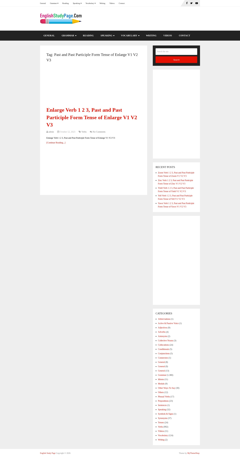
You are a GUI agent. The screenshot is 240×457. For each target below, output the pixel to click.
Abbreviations (164, 319)
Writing (102, 3)
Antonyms (162, 336)
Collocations (163, 345)
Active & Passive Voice (168, 323)
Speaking (76, 3)
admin (51, 132)
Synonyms (162, 418)
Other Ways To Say (166, 388)
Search (176, 60)
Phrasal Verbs (164, 396)
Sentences (162, 405)
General (43, 3)
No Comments (99, 132)
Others (161, 392)
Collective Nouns (165, 340)
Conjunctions (164, 353)
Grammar (53, 3)
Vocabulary (90, 3)
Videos (112, 3)
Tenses (161, 422)
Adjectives (162, 327)
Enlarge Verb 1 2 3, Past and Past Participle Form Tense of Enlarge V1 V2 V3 (91, 117)
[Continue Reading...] (55, 142)
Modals (161, 383)
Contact (122, 3)
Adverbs (161, 332)
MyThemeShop (193, 453)
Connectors (163, 358)
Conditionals (163, 349)
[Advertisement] (93, 85)
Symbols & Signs (165, 414)
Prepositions (163, 401)
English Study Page (47, 453)
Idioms (161, 379)
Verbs (84, 132)
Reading (65, 3)
